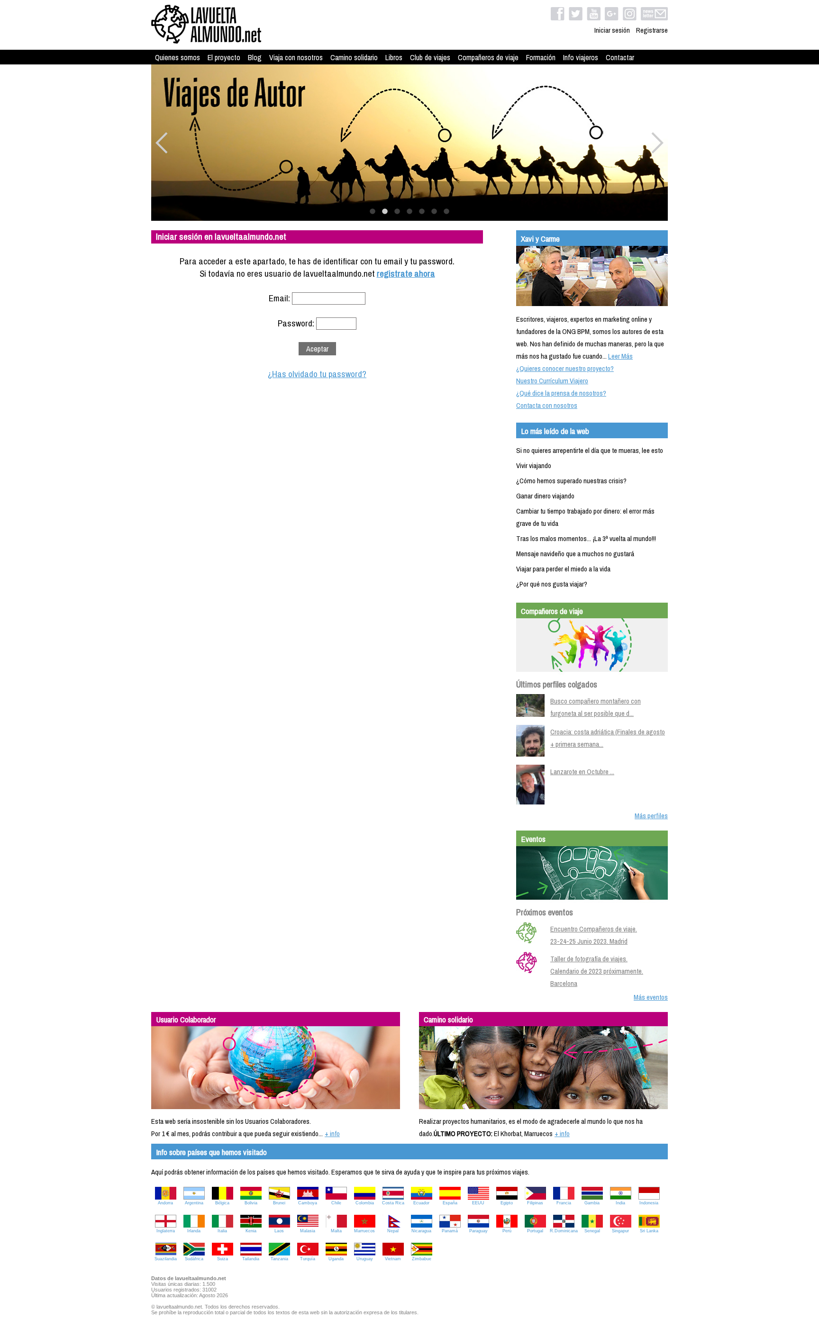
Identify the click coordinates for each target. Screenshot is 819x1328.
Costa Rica (393, 1203)
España (450, 1203)
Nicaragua (421, 1231)
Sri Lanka (649, 1231)
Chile (336, 1203)
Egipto (506, 1203)
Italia (222, 1231)
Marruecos (364, 1231)
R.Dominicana (564, 1231)
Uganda (336, 1258)
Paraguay (478, 1231)
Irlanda (193, 1231)
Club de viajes (430, 57)
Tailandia (250, 1258)
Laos (279, 1231)
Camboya (307, 1203)
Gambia (592, 1203)
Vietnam (393, 1258)
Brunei (279, 1203)
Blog (255, 57)
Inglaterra (165, 1231)
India (620, 1203)
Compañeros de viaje (488, 57)
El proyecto (224, 57)
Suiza (222, 1258)
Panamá (450, 1231)
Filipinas (535, 1203)
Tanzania (279, 1258)
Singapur (620, 1231)
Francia (563, 1203)
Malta (336, 1231)
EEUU (478, 1203)
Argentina (194, 1203)
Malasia (307, 1231)
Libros (393, 57)
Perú (506, 1231)
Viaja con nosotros (296, 57)
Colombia (364, 1203)
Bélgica (222, 1203)
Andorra (165, 1203)
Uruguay (364, 1258)
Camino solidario (354, 57)
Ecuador (421, 1203)
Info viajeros (580, 57)
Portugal (535, 1231)
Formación (540, 57)
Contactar (620, 57)
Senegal (592, 1231)
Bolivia (251, 1203)
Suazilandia (166, 1258)
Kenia (251, 1231)
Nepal (393, 1231)
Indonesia (648, 1203)
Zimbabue (421, 1258)
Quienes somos (177, 57)
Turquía (307, 1258)
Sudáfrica (194, 1258)
